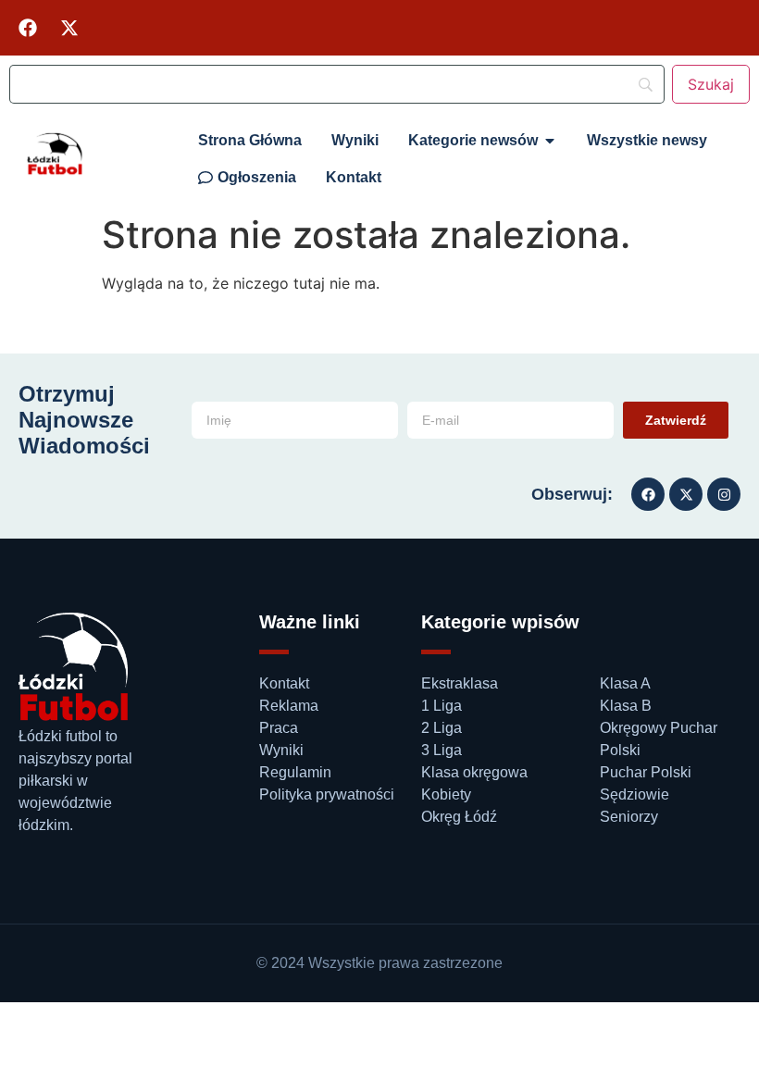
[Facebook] (27, 27)
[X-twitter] (69, 27)
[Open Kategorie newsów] (549, 141)
